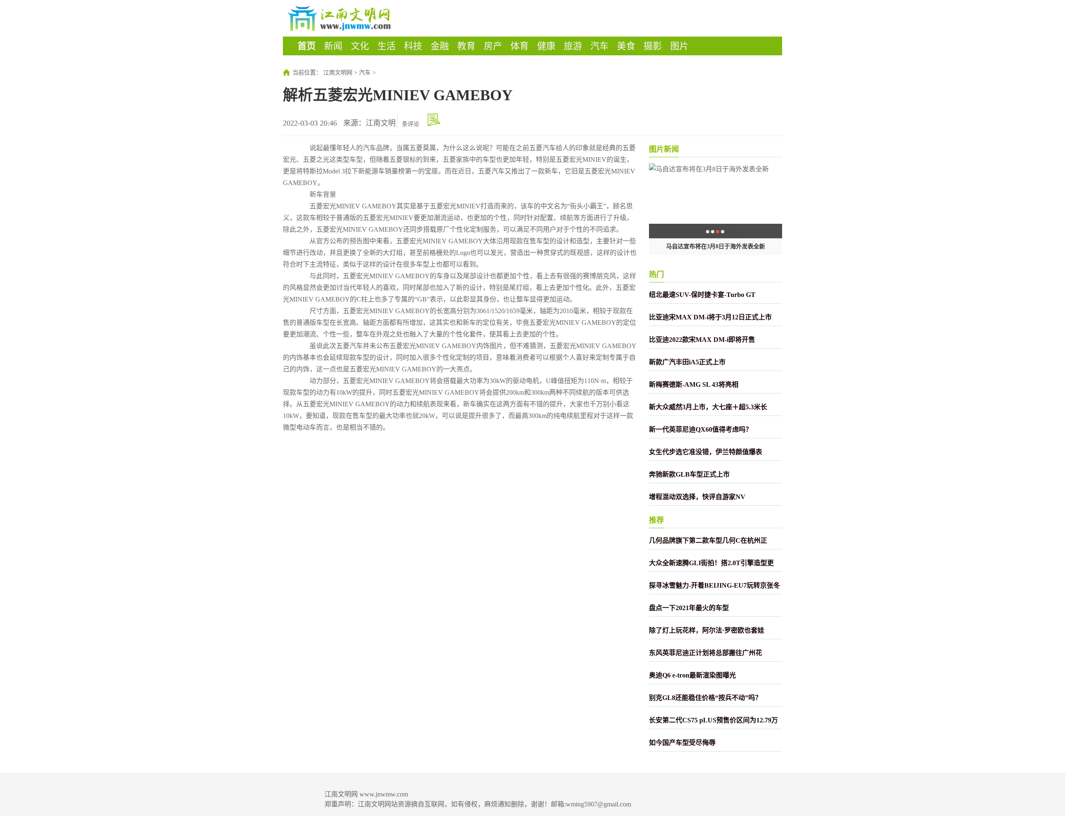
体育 (519, 46)
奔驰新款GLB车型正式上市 (689, 474)
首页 (306, 46)
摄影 (653, 46)
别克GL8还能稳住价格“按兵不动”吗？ (705, 697)
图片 (679, 46)
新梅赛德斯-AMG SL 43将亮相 (693, 384)
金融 (440, 46)
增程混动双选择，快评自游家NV (697, 496)
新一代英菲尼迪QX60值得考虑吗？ (700, 429)
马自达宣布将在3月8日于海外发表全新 (715, 246)
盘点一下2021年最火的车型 (689, 607)
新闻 (333, 46)
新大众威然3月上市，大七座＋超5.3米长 (708, 406)
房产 (493, 46)
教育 (466, 46)
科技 (413, 46)
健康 (546, 46)
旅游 (573, 46)
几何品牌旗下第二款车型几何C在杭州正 (708, 540)
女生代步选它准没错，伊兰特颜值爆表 (705, 451)
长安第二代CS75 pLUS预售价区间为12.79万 (713, 720)
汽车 (599, 46)
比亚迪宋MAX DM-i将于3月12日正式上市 (710, 317)
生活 (386, 46)
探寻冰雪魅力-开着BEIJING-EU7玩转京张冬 (714, 585)
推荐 (656, 520)
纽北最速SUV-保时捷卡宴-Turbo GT (702, 294)
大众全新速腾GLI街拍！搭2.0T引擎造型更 (711, 562)
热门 (656, 274)
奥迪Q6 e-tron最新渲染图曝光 (692, 675)
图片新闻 (664, 149)
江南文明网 (337, 72)
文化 (360, 46)
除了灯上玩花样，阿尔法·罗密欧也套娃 (706, 630)
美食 (626, 46)
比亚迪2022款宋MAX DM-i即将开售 (702, 339)
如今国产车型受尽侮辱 (682, 742)
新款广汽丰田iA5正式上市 (687, 362)
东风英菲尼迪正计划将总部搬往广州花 (705, 652)
